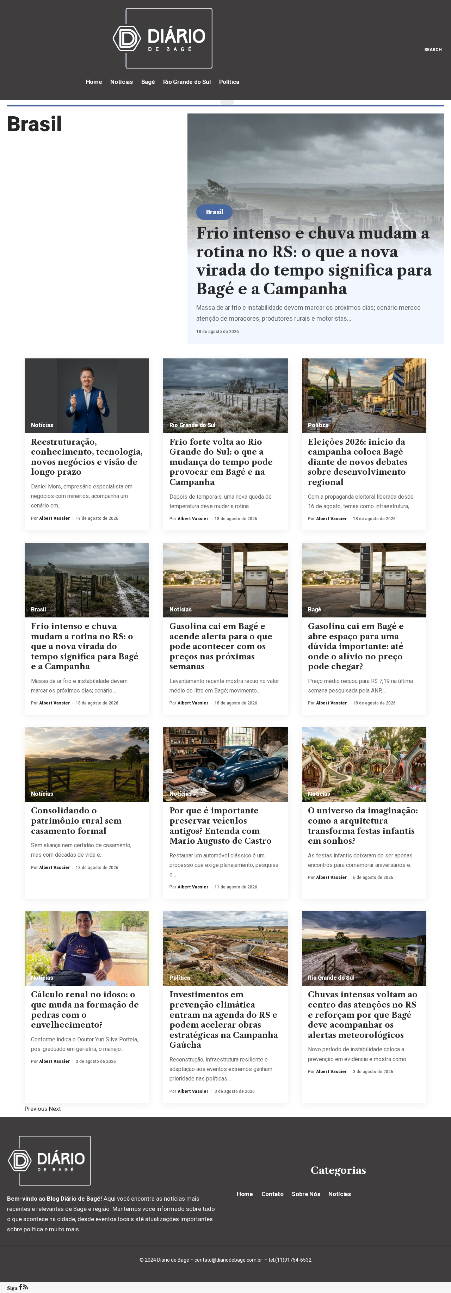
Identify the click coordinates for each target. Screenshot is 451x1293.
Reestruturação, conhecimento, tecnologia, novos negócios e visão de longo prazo (87, 457)
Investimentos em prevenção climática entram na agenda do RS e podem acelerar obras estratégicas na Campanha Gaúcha (223, 1020)
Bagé (314, 609)
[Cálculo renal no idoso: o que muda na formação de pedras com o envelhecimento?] (87, 948)
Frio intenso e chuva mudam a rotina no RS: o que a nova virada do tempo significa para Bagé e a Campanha (314, 261)
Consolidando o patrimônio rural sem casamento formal (76, 821)
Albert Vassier (54, 518)
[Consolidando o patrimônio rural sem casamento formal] (87, 764)
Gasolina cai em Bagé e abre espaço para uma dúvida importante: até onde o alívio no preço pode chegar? (356, 646)
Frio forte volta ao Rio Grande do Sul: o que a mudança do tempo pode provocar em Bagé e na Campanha (221, 462)
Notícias (42, 425)
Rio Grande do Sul (192, 425)
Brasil (214, 212)
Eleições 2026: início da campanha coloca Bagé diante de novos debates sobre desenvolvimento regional (358, 462)
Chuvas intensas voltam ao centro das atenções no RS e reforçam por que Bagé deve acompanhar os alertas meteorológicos (363, 1015)
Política (318, 425)
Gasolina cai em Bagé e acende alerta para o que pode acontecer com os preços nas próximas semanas (220, 646)
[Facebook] (21, 1287)
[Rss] (26, 1287)
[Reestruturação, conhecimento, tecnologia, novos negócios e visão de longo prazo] (87, 395)
